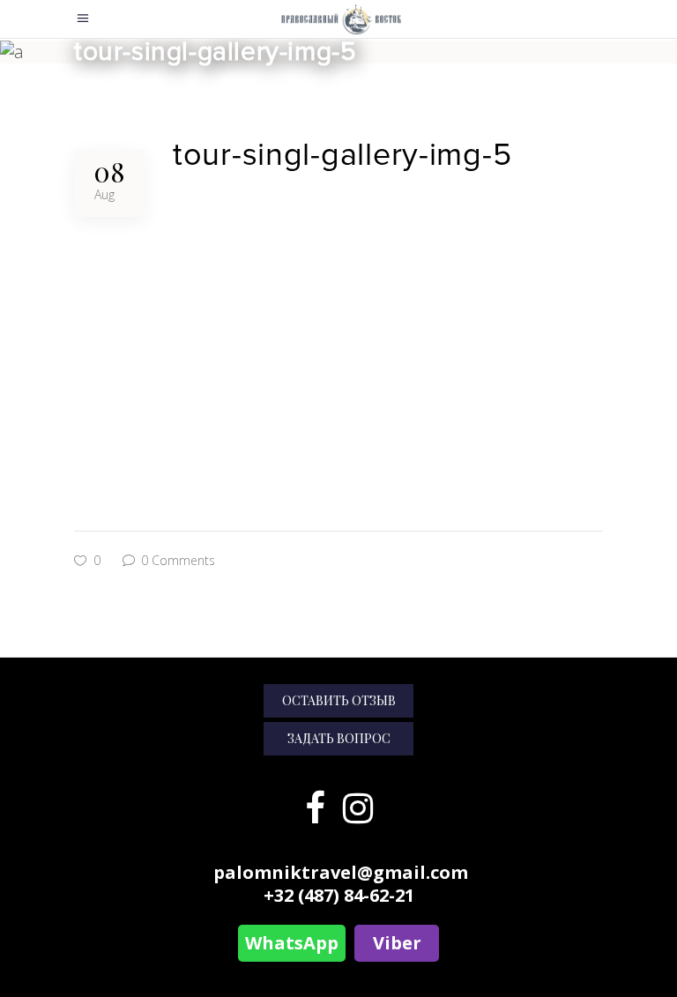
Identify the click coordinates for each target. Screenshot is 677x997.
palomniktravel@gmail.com (340, 872)
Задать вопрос (339, 738)
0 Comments (176, 560)
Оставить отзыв (339, 700)
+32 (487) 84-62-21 (339, 895)
